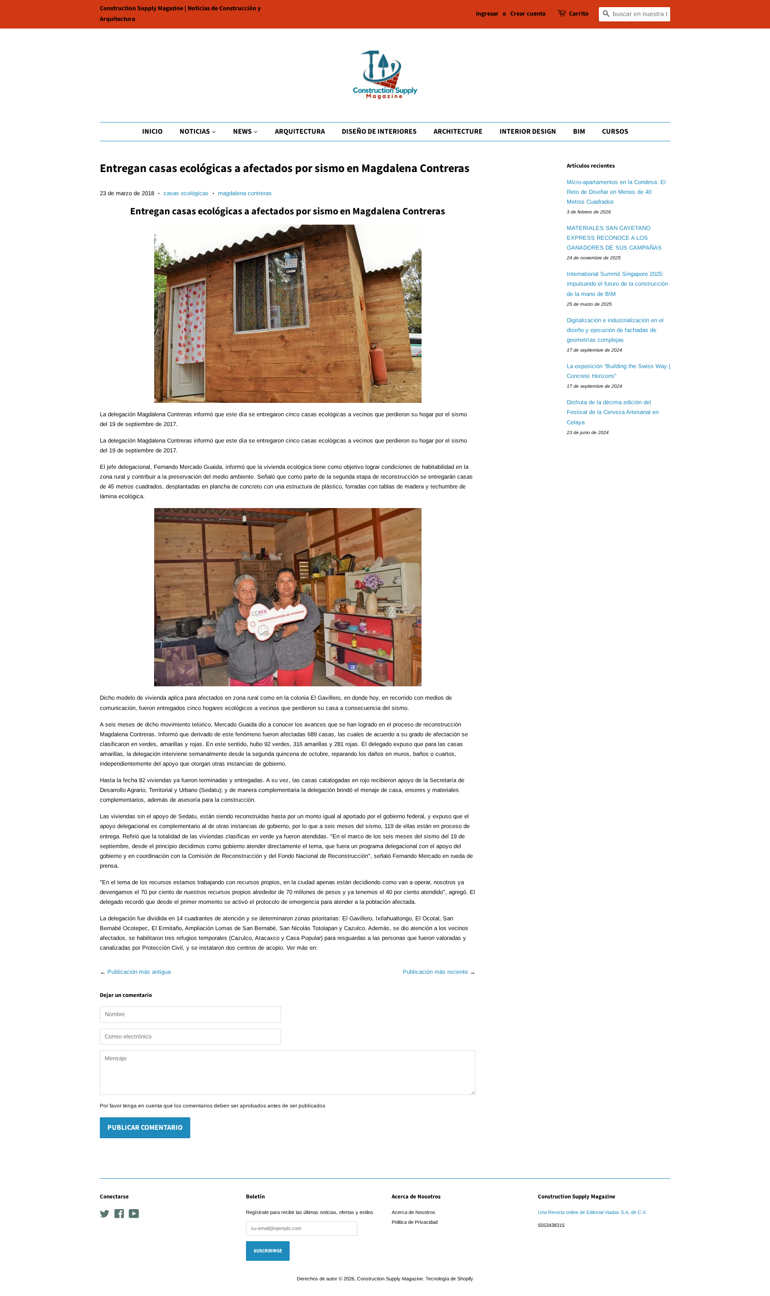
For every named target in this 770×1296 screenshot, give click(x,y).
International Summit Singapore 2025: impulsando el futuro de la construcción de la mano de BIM (617, 284)
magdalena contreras (245, 193)
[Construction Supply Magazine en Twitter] (105, 1215)
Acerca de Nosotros (413, 1212)
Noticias (195, 131)
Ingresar (487, 13)
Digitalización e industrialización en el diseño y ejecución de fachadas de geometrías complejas (615, 330)
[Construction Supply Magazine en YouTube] (134, 1215)
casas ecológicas (186, 193)
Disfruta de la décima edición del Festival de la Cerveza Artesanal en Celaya (613, 412)
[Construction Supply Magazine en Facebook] (119, 1215)
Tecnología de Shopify (449, 1278)
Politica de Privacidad (415, 1222)
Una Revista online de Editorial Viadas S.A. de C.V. (592, 1212)
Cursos (615, 131)
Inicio (152, 131)
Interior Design (528, 131)
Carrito (579, 13)
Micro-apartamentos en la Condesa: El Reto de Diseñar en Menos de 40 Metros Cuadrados (616, 192)
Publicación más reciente (435, 971)
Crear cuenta (527, 13)
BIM (579, 131)
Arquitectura (300, 131)
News (243, 131)
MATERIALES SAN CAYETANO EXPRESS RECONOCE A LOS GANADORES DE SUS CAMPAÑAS (614, 238)
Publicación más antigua (139, 971)
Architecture (458, 131)
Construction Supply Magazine (390, 1278)
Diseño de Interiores (379, 131)
